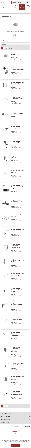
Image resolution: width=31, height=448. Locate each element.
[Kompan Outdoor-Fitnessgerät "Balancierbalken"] (5, 335)
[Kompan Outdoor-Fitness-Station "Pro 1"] (5, 85)
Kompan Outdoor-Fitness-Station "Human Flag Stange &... (17, 378)
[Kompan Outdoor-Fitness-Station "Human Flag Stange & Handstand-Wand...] (5, 379)
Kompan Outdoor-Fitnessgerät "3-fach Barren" (16, 304)
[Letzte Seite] (7, 48)
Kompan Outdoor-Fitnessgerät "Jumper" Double (17, 201)
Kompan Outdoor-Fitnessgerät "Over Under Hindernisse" (17, 363)
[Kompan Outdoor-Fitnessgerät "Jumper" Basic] (5, 188)
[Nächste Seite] (4, 48)
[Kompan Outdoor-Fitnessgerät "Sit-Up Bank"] (5, 129)
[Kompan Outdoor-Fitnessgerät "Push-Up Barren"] (5, 291)
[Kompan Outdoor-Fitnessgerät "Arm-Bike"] (5, 144)
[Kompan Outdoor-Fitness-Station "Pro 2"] (5, 159)
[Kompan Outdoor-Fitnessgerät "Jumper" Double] (5, 203)
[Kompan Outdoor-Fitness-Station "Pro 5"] (5, 232)
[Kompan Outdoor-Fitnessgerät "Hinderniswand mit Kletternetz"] (5, 350)
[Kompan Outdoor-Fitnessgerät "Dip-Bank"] (5, 114)
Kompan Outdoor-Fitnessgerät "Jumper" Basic (17, 187)
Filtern (5, 41)
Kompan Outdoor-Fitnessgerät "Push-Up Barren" (17, 290)
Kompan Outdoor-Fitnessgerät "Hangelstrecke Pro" (16, 246)
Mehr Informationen (22, 441)
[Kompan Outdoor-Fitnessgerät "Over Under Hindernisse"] (5, 364)
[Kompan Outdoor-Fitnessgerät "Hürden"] (5, 320)
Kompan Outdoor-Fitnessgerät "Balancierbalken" (15, 334)
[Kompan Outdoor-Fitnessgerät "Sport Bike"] (5, 70)
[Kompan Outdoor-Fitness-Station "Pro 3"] (5, 173)
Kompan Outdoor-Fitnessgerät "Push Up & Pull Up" (17, 260)
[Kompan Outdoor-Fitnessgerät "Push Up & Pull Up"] (5, 261)
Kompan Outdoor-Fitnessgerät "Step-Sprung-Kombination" (16, 393)
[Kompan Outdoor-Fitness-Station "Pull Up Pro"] (5, 276)
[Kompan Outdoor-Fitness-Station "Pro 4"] (5, 217)
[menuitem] (3, 7)
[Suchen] (27, 2)
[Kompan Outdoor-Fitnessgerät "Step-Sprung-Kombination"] (5, 394)
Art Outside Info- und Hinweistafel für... (15, 31)
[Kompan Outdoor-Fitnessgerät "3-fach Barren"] (5, 306)
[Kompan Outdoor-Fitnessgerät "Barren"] (5, 100)
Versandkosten (15, 431)
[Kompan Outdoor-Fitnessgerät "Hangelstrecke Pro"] (5, 247)
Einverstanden (15, 446)
